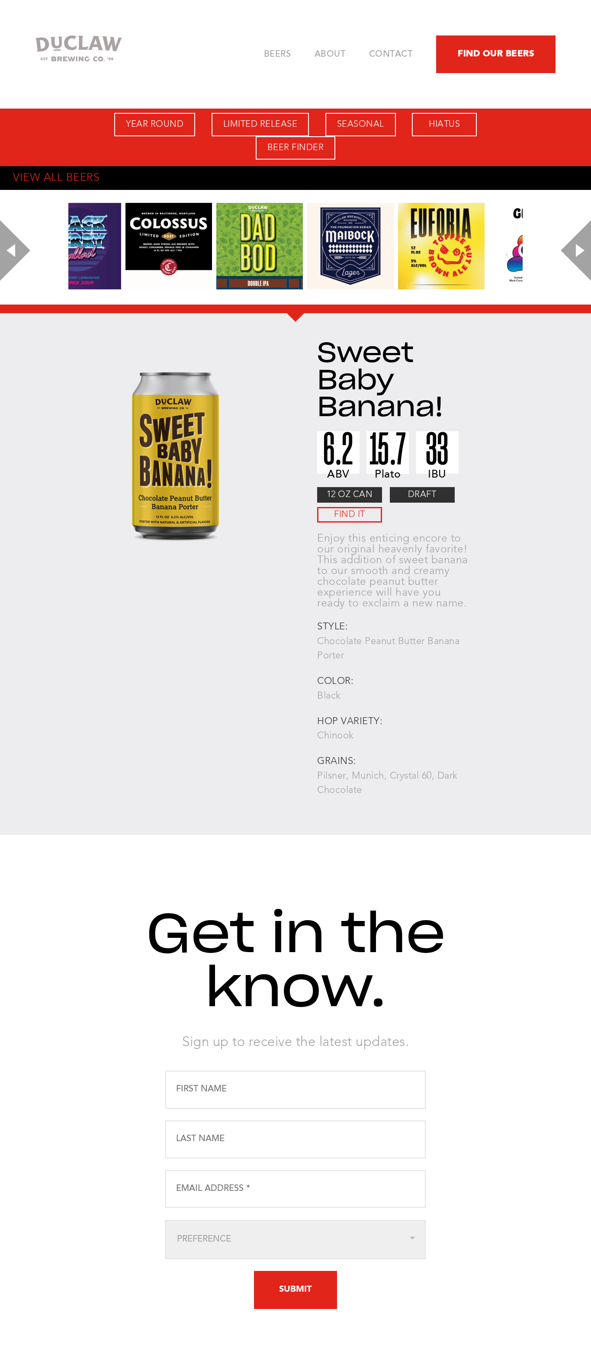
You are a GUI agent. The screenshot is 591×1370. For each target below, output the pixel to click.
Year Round (154, 124)
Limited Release (260, 124)
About (330, 54)
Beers (277, 54)
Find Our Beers (496, 54)
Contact (391, 54)
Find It (349, 514)
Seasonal (360, 124)
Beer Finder (295, 148)
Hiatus (444, 124)
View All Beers (56, 178)
